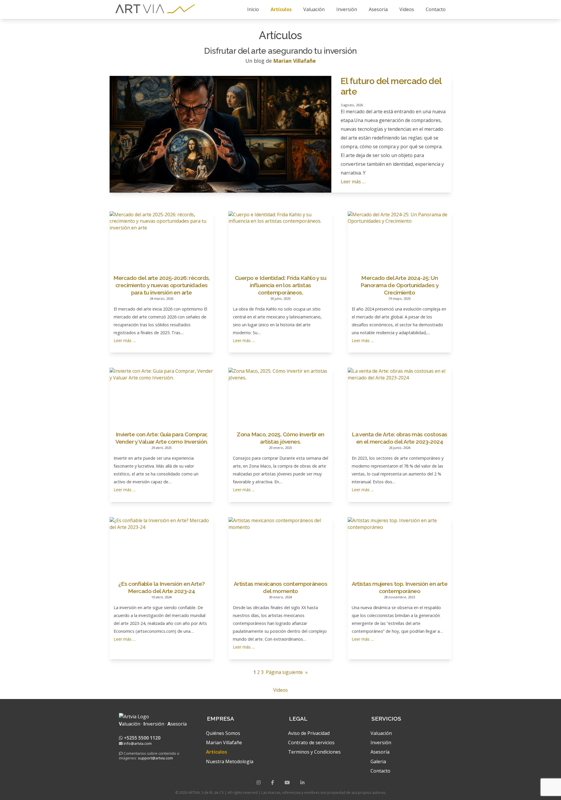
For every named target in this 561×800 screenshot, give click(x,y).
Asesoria (378, 9)
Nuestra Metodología (229, 761)
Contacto (436, 9)
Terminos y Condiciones (314, 752)
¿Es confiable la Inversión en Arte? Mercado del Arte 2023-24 (161, 587)
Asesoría (379, 752)
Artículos (281, 9)
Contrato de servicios (311, 742)
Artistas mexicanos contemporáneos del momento (280, 587)
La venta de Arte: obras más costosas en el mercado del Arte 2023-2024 (399, 438)
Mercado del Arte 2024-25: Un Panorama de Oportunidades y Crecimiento (400, 285)
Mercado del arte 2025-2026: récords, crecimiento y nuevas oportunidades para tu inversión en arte (161, 285)
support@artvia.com (155, 758)
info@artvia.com (138, 743)
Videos (406, 9)
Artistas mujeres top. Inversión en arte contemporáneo (400, 587)
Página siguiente (287, 672)
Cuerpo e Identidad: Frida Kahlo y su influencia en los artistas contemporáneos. (280, 285)
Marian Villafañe (224, 742)
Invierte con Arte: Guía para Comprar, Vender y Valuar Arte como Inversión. (161, 438)
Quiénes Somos (223, 733)
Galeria (378, 761)
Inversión (346, 9)
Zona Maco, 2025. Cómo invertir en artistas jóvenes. (280, 438)
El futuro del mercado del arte (391, 86)
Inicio (253, 9)
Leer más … (353, 181)
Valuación (314, 9)
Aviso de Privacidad (309, 733)
